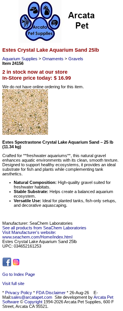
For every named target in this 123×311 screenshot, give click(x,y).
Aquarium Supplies (20, 59)
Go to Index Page (18, 274)
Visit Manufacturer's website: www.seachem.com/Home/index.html (37, 234)
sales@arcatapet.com (31, 297)
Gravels (75, 59)
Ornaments (53, 59)
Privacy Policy (18, 292)
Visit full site (13, 283)
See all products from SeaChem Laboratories (44, 228)
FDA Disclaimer (51, 292)
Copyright (33, 302)
